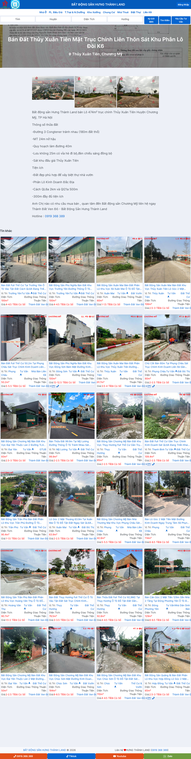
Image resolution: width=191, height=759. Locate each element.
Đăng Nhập (183, 4)
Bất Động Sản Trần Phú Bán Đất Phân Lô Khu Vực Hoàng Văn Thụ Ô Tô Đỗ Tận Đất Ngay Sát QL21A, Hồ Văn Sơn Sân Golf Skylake (22, 599)
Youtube (121, 756)
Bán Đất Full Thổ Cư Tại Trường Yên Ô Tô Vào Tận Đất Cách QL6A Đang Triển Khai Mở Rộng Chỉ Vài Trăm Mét (23, 287)
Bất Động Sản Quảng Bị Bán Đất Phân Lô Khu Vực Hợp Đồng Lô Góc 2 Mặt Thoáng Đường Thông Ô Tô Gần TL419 (167, 677)
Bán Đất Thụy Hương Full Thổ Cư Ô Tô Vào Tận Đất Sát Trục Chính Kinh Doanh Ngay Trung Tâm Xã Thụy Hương (71, 599)
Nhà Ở (43, 12)
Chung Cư (109, 12)
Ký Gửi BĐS (151, 20)
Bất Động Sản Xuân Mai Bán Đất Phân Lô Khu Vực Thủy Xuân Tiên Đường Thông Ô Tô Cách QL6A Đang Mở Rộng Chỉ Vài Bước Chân (119, 365)
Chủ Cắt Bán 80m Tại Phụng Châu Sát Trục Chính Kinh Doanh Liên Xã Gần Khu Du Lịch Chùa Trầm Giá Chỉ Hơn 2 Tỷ (166, 365)
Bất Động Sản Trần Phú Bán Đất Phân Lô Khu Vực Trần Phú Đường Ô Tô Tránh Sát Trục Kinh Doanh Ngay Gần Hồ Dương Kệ (22, 521)
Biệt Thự (136, 12)
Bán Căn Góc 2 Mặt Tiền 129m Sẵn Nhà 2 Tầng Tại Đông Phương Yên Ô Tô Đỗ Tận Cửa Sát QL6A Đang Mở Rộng (167, 599)
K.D (79, 551)
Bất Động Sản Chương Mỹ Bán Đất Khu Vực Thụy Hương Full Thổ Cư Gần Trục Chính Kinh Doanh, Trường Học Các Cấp (119, 443)
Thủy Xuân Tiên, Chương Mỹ (97, 54)
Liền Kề (147, 12)
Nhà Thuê (122, 12)
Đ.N (183, 239)
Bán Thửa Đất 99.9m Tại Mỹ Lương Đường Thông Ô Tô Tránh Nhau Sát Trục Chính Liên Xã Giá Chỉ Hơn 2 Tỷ (69, 443)
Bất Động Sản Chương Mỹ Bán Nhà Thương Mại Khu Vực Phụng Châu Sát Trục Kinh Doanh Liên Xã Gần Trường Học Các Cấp (118, 521)
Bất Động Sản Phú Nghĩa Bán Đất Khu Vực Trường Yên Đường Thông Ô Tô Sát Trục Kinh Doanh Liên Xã (70, 287)
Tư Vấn (26, 293)
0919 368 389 (55, 216)
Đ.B (135, 239)
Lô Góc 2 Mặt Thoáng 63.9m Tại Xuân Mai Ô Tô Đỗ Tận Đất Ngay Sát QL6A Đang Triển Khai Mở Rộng (70, 521)
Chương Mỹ (7, 239)
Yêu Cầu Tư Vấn (181, 20)
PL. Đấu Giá (55, 12)
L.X (177, 239)
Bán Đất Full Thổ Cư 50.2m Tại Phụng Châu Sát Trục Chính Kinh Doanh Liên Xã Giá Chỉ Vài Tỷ (22, 365)
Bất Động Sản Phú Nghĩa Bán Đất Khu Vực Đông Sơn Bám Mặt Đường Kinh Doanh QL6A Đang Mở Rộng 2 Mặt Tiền (71, 365)
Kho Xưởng (94, 12)
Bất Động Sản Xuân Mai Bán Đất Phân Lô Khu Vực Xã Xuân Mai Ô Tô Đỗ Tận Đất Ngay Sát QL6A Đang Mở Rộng (118, 287)
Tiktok (72, 756)
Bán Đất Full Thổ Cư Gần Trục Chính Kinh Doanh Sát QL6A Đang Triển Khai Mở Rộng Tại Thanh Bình (166, 443)
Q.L (82, 317)
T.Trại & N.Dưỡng (75, 12)
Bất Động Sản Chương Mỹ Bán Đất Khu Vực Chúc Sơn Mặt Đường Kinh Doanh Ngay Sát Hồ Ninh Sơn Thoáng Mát (71, 677)
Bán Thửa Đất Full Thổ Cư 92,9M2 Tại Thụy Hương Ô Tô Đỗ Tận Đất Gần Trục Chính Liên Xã (118, 599)
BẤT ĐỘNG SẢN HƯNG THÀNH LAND (44, 750)
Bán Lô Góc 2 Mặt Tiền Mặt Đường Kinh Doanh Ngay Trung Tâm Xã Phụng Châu (167, 521)
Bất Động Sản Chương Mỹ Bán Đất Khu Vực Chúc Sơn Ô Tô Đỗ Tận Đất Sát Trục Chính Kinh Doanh (119, 677)
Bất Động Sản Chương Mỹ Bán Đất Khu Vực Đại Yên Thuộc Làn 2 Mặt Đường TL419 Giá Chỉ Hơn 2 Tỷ (23, 677)
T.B (182, 317)
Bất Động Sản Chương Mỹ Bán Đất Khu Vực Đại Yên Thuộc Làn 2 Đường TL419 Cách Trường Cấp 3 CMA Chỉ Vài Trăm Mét (23, 443)
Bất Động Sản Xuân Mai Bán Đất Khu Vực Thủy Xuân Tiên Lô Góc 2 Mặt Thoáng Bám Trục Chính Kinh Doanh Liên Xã (165, 287)
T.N (38, 239)
